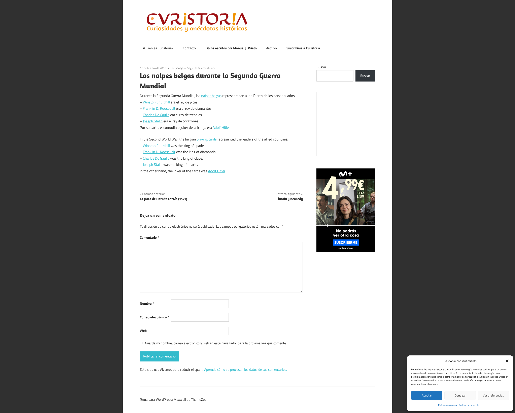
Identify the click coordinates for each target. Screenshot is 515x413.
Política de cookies (447, 405)
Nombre (147, 303)
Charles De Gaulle (156, 115)
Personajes (178, 68)
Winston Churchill (156, 102)
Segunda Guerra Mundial (201, 68)
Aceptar (427, 395)
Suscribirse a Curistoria (303, 48)
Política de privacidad (469, 405)
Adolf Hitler (221, 127)
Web (143, 330)
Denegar (460, 395)
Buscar (321, 67)
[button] (507, 361)
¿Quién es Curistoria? (158, 48)
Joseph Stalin (153, 121)
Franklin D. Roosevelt (159, 108)
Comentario (149, 237)
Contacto (189, 48)
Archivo (271, 48)
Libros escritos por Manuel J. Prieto (231, 48)
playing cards (207, 139)
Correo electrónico (154, 317)
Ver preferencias (493, 395)
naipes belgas (211, 95)
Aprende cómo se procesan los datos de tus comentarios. (245, 369)
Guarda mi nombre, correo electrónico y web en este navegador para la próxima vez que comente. (216, 343)
